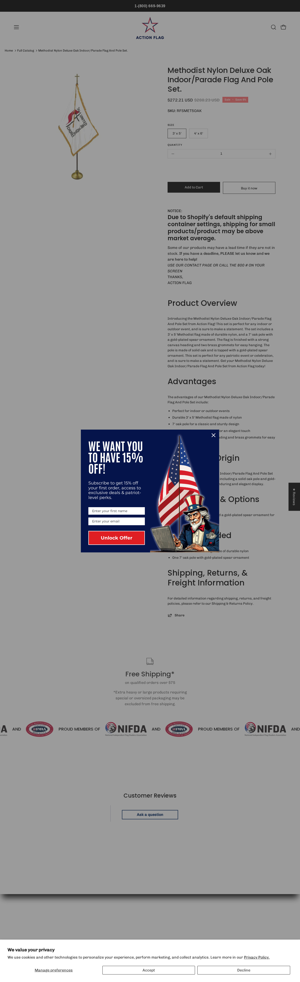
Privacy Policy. (257, 957)
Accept (148, 970)
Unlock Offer (116, 538)
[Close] (213, 435)
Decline (243, 970)
